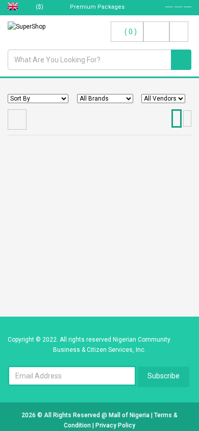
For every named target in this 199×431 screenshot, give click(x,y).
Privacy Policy (115, 425)
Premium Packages (96, 7)
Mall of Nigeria (130, 415)
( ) (131, 32)
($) (40, 7)
